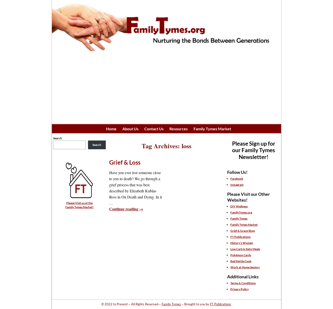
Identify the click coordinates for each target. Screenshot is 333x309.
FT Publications (240, 237)
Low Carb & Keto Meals (245, 249)
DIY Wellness (239, 206)
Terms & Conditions (243, 283)
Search (57, 138)
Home (111, 128)
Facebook (236, 178)
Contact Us (154, 128)
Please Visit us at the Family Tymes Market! (79, 205)
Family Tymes (238, 218)
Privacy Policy (239, 289)
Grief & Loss (124, 162)
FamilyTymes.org (241, 212)
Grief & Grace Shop (242, 231)
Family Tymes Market (212, 128)
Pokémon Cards (240, 255)
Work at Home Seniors (245, 267)
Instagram (237, 185)
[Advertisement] (166, 88)
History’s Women (241, 243)
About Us (130, 128)
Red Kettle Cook (241, 261)
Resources (178, 128)
